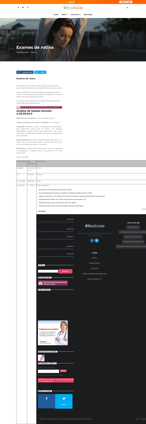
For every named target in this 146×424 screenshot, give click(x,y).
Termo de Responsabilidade (94, 274)
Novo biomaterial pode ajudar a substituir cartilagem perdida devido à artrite (65, 193)
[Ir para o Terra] (73, 2)
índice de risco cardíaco (133, 237)
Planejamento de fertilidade (133, 241)
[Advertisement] (53, 305)
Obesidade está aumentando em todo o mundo (55, 190)
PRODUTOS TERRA (126, 1)
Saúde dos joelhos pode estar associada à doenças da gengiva (61, 206)
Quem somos (94, 263)
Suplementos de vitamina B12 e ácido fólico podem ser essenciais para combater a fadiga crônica (56, 227)
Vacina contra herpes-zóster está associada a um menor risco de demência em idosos (56, 244)
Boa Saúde (20, 43)
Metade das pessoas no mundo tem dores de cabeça (57, 203)
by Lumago (87, 419)
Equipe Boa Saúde (22, 52)
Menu (64, 15)
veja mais (71, 257)
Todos (18, 107)
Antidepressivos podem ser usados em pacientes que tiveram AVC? (63, 199)
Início (94, 258)
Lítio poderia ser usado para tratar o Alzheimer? (56, 235)
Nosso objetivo (94, 279)
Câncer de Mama (133, 227)
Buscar (65, 271)
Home (56, 15)
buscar (63, 371)
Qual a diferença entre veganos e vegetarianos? (56, 218)
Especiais (75, 15)
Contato (94, 268)
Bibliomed (88, 15)
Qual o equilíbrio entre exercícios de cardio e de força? (56, 253)
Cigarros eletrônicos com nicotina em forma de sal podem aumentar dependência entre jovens (72, 196)
